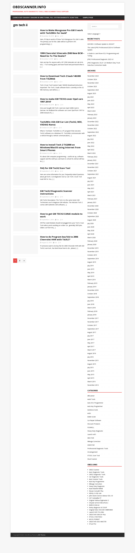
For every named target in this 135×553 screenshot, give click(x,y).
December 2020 (92, 206)
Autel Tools (91, 399)
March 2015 (91, 382)
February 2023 (92, 115)
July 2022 (90, 139)
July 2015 (90, 367)
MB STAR (90, 438)
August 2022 (91, 136)
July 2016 (90, 357)
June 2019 (90, 269)
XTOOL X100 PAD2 (95, 517)
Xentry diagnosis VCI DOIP (98, 507)
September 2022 (93, 132)
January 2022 (91, 160)
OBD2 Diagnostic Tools (97, 474)
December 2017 (92, 318)
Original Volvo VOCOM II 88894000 (101, 510)
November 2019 (93, 252)
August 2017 (91, 332)
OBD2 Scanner (94, 470)
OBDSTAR (90, 445)
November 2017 (93, 322)
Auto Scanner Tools (96, 479)
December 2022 (92, 122)
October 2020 (92, 213)
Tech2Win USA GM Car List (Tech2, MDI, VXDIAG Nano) (61, 123)
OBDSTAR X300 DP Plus (97, 515)
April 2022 (90, 150)
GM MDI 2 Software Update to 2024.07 (100, 44)
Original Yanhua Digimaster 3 (99, 500)
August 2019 (91, 262)
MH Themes (41, 535)
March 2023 (91, 111)
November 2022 (93, 125)
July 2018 (90, 301)
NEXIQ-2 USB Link (95, 493)
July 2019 (90, 266)
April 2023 (90, 107)
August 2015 (91, 364)
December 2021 (92, 164)
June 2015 (90, 371)
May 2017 (90, 343)
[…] (51, 44)
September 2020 (93, 216)
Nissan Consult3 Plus (96, 491)
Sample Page (88, 18)
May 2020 (90, 230)
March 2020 (91, 238)
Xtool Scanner (92, 459)
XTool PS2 (92, 524)
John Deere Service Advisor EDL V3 (101, 496)
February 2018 (92, 311)
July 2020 (90, 223)
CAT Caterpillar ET (95, 498)
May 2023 (90, 104)
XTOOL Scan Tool (93, 456)
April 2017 (90, 346)
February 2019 (92, 283)
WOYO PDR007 (94, 519)
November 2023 (93, 83)
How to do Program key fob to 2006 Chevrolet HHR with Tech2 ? (59, 238)
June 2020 (90, 227)
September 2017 (93, 329)
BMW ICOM (91, 417)
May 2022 (90, 146)
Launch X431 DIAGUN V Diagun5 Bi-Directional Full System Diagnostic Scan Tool (45, 18)
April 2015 (90, 378)
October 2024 (92, 79)
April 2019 (90, 276)
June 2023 (90, 100)
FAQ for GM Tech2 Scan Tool (55, 168)
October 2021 (92, 171)
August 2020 (91, 220)
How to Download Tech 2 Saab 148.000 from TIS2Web (60, 77)
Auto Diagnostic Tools (96, 472)
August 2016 (91, 353)
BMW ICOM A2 (94, 505)
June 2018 (90, 304)
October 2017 (92, 325)
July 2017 (90, 336)
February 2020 (92, 241)
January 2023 (91, 118)
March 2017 (91, 350)
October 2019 (92, 255)
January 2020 (91, 244)
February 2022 (92, 157)
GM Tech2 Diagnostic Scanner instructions (56, 192)
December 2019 (92, 248)
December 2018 (92, 290)
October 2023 (92, 86)
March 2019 (91, 280)
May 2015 (90, 375)
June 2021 (90, 185)
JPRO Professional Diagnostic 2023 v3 (100, 59)
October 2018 (92, 294)
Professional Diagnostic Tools (97, 448)
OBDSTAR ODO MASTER (97, 522)
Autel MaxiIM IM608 (96, 489)
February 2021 (92, 199)
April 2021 (90, 192)
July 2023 (90, 97)
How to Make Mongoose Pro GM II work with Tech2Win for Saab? (61, 31)
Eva (58, 36)
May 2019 (90, 273)
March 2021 (91, 195)
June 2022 (90, 143)
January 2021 (91, 202)
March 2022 (91, 153)
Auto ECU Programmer (95, 403)
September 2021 (93, 174)
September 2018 (93, 297)
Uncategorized (92, 452)
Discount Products (93, 424)
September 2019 (93, 259)
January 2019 (91, 287)
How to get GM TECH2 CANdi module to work (61, 215)
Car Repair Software (94, 420)
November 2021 (93, 167)
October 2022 (92, 129)
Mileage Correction (93, 441)
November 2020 (93, 209)
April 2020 (90, 234)
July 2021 (90, 181)
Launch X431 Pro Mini (96, 512)
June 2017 (90, 339)
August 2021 (91, 178)
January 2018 (91, 315)
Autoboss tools (92, 410)
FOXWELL (90, 427)
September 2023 (93, 90)
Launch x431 (91, 434)
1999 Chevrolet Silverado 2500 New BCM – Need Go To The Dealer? (62, 54)
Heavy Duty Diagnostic (95, 431)
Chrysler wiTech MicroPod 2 (98, 503)
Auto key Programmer (95, 406)
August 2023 (91, 93)
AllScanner (90, 396)
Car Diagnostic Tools (96, 477)
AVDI (89, 413)
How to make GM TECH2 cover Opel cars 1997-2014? (61, 100)
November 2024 (93, 76)
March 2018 (91, 308)
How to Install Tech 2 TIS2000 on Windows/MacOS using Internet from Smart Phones (60, 147)
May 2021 (90, 188)
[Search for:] (104, 26)
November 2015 (93, 360)
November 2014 (93, 385)
